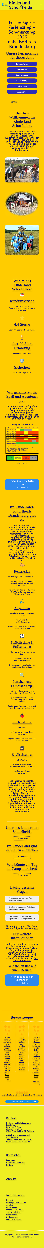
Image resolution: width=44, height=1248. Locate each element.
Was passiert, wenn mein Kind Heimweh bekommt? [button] (20, 899)
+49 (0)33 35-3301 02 (23, 1139)
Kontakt (9, 1200)
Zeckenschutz (12, 1217)
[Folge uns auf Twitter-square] (26, 1243)
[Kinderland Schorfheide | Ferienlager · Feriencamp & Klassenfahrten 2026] (5, 5)
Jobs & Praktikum (13, 1212)
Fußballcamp (21, 86)
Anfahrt (9, 1205)
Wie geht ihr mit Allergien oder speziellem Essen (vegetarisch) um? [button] (22, 917)
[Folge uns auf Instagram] (22, 1243)
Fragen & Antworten (14, 1210)
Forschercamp (22, 75)
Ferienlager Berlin (13, 1219)
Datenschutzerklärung (15, 1163)
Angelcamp (22, 92)
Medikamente (11, 1215)
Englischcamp (22, 80)
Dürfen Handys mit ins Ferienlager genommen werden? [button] (22, 908)
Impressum (10, 1160)
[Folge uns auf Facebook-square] (17, 1243)
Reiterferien (22, 69)
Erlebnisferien (22, 64)
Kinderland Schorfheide (29, 1234)
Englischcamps (22, 754)
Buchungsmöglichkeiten (16, 1202)
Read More (7, 1075)
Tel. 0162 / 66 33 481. (25, 959)
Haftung (9, 1165)
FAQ (36, 928)
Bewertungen (29, 330)
